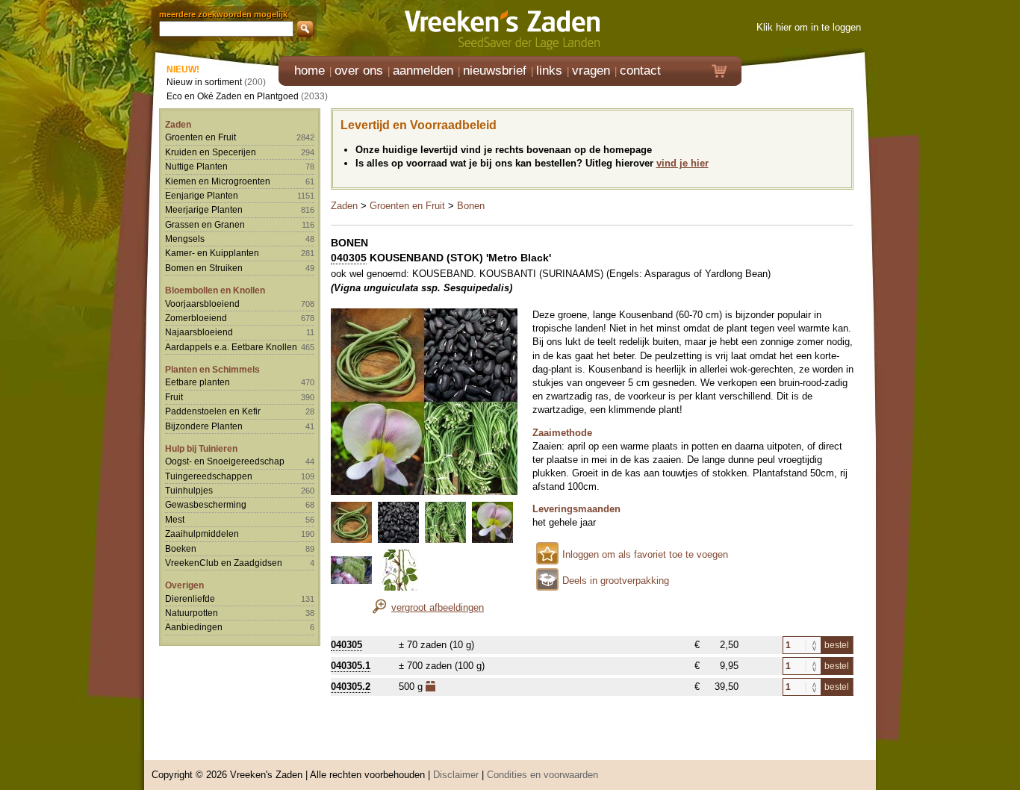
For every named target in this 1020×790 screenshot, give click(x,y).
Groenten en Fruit (200, 137)
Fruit (174, 397)
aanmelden (423, 70)
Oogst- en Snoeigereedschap (224, 461)
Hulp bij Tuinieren (201, 448)
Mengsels (185, 238)
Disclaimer (456, 774)
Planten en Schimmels (212, 369)
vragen (591, 70)
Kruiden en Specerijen (210, 152)
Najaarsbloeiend (199, 332)
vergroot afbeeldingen (437, 607)
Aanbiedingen (194, 627)
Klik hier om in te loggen (808, 27)
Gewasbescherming (205, 504)
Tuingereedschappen (208, 476)
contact (640, 70)
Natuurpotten (191, 613)
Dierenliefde (190, 598)
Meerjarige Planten (204, 209)
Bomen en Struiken (204, 268)
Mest (174, 519)
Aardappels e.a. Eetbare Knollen (231, 347)
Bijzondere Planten (204, 426)
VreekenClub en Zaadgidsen (223, 562)
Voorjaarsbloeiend (202, 303)
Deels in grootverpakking (615, 580)
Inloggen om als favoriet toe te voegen (645, 554)
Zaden (178, 124)
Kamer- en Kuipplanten (212, 253)
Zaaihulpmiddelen (202, 533)
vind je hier (682, 163)
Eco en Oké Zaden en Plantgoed (233, 96)
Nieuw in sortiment (204, 82)
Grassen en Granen (205, 224)
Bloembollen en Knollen (215, 290)
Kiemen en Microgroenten (217, 181)
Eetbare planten (197, 382)
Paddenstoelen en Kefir (213, 411)
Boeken (180, 548)
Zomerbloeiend (196, 318)
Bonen (471, 205)
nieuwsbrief (494, 70)
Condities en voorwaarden (542, 774)
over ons (359, 70)
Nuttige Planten (196, 166)
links (549, 70)
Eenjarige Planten (201, 195)
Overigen (184, 585)
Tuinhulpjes (189, 490)
